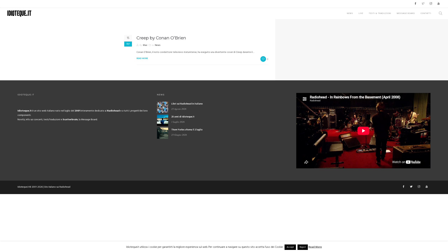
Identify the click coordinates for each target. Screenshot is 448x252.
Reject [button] (303, 247)
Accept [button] (290, 247)
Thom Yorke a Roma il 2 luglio (186, 130)
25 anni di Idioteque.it (182, 117)
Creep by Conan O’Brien (161, 37)
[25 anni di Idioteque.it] (162, 120)
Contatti (426, 13)
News (350, 13)
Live (361, 13)
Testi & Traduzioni (380, 13)
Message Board (406, 13)
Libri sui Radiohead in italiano (187, 104)
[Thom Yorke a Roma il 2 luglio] (162, 133)
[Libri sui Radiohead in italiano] (162, 107)
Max (145, 45)
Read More (315, 247)
